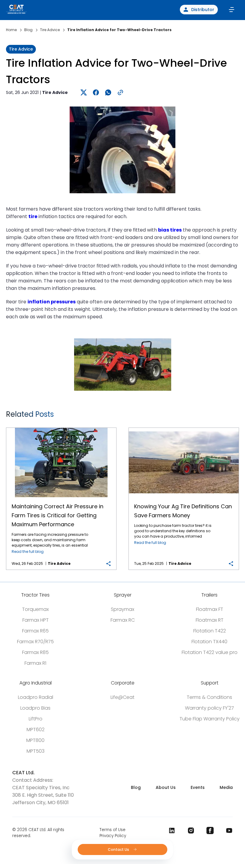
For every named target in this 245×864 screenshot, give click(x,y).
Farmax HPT (35, 620)
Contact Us (119, 849)
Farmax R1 (35, 663)
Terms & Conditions (209, 697)
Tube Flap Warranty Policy (210, 718)
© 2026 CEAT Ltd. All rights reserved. (38, 833)
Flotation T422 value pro (210, 652)
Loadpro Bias (35, 708)
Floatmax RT (209, 620)
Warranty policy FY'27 (209, 708)
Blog (136, 787)
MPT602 (36, 729)
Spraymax (122, 609)
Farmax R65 (35, 630)
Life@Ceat (122, 697)
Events (198, 787)
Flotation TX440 (209, 641)
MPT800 (35, 740)
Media (226, 787)
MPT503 (36, 751)
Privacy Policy (112, 836)
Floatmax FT (209, 609)
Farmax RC (123, 620)
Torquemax (35, 609)
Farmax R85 (35, 652)
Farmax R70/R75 (35, 641)
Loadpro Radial (35, 697)
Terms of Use (112, 830)
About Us (166, 787)
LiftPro (35, 718)
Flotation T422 (209, 630)
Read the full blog (28, 551)
